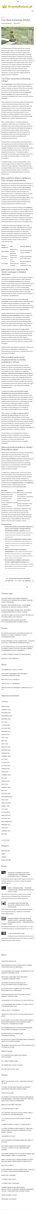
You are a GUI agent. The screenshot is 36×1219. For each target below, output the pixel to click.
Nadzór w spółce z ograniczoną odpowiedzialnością (12, 1034)
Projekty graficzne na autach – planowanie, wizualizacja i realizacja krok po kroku (16, 606)
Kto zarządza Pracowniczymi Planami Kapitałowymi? (14, 1056)
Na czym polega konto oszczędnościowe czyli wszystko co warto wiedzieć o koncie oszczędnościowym (16, 635)
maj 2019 (4, 790)
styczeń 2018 (5, 812)
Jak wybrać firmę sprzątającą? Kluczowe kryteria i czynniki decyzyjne (18, 1046)
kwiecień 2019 (5, 793)
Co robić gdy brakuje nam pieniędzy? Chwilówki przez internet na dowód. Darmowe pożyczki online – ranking (17, 1130)
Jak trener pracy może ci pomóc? (12, 669)
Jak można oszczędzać (9, 1199)
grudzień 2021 (6, 750)
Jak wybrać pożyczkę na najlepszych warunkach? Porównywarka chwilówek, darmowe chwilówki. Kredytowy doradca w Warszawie (17, 1098)
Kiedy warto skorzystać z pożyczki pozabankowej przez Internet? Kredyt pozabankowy (18, 1154)
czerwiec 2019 (6, 787)
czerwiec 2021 (6, 756)
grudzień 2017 (6, 815)
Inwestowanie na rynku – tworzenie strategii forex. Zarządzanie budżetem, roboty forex (21, 889)
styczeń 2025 (5, 725)
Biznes (3, 17)
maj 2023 (4, 740)
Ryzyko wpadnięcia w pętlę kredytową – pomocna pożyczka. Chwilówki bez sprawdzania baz (18, 641)
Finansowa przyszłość (8, 961)
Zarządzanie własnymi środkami (19, 578)
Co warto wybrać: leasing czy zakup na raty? (16, 654)
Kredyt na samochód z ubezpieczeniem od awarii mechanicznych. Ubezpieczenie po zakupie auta (17, 1160)
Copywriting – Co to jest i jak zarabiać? (18, 581)
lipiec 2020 (4, 772)
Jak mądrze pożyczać (8, 1136)
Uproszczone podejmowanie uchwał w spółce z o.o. (17, 688)
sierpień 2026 (5, 706)
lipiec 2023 (4, 737)
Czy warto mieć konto (8, 1179)
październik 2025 (6, 716)
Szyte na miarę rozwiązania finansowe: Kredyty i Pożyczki (17, 1141)
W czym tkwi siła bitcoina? (10, 1069)
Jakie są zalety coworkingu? (10, 683)
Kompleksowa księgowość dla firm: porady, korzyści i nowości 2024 (15, 995)
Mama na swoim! (6, 1051)
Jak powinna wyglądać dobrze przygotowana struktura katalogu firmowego (16, 966)
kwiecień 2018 (5, 803)
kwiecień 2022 (5, 747)
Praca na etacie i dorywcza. (10, 679)
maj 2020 (4, 778)
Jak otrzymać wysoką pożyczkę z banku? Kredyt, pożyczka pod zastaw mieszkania (17, 1113)
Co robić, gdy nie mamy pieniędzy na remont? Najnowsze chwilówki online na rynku (16, 1088)
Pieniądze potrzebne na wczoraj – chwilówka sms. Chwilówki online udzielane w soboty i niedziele (19, 874)
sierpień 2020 (5, 768)
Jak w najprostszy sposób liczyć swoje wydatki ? (17, 1000)
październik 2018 (6, 796)
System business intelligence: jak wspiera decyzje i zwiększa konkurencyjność (17, 972)
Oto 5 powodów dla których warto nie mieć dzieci (16, 1119)
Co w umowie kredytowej (16, 933)
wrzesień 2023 (6, 731)
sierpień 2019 (5, 781)
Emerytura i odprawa (8, 1175)
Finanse (3, 857)
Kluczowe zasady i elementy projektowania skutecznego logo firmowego (15, 989)
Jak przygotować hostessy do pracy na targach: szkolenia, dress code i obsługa (17, 616)
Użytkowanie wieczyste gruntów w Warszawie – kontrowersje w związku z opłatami (17, 1028)
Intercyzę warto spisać (9, 1195)
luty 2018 (4, 809)
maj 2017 (4, 834)
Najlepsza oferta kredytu (9, 658)
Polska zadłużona (7, 1093)
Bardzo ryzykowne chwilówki (11, 1104)
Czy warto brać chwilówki (10, 1183)
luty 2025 (4, 722)
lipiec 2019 (4, 784)
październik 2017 (6, 821)
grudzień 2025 (6, 712)
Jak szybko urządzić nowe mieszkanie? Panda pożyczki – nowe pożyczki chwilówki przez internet (16, 1147)
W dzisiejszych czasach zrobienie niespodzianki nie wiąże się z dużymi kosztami (17, 1040)
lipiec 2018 (4, 800)
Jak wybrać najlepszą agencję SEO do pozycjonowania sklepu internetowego (14, 621)
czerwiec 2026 (6, 709)
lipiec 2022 (4, 744)
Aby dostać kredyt (7, 1165)
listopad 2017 (5, 818)
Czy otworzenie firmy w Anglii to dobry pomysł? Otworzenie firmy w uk (17, 1005)
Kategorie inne (6, 860)
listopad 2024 (5, 728)
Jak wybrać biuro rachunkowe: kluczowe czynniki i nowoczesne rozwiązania (18, 905)
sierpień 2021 (5, 753)
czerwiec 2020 (6, 775)
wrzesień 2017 (6, 824)
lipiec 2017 (4, 828)
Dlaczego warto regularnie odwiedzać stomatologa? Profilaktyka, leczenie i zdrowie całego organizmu (17, 600)
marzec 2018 (5, 806)
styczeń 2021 (5, 762)
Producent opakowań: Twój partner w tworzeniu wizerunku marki (14, 674)
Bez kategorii (5, 850)
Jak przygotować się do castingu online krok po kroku (17, 1015)
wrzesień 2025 (6, 719)
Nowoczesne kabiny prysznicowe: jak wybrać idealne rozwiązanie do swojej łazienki (16, 611)
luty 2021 (4, 759)
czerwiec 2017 (6, 831)
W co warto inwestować (9, 1061)
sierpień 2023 (5, 734)
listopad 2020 (5, 765)
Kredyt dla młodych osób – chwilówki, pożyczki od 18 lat (17, 1082)
